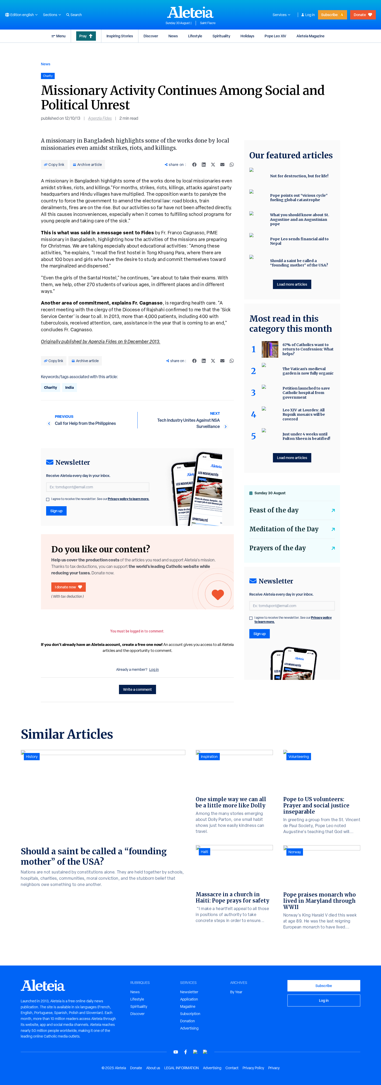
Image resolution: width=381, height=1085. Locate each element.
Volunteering (298, 756)
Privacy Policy (253, 1068)
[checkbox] (47, 499)
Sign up (56, 510)
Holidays (247, 35)
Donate (360, 14)
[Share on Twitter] (213, 165)
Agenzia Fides (100, 118)
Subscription (190, 1013)
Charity (50, 387)
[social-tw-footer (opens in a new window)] (195, 1052)
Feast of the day (274, 510)
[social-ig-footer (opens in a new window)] (205, 1052)
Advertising (189, 1028)
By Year (236, 992)
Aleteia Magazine (310, 35)
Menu (61, 35)
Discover (151, 35)
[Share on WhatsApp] (232, 165)
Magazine (187, 1006)
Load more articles (292, 284)
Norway (294, 852)
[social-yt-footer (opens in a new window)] (175, 1052)
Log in (310, 14)
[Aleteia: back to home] (190, 12)
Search (76, 14)
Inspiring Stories (120, 35)
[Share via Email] (222, 165)
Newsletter (189, 992)
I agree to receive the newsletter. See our (100, 499)
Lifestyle (195, 35)
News (173, 35)
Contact (231, 1068)
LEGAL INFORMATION (181, 1068)
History (32, 756)
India (69, 387)
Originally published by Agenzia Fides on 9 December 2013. (100, 341)
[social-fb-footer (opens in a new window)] (185, 1052)
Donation (187, 1021)
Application (189, 999)
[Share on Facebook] (194, 165)
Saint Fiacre (208, 23)
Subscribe (329, 14)
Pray (83, 35)
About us (153, 1068)
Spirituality (221, 35)
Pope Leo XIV (275, 35)
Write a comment (137, 689)
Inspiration (209, 756)
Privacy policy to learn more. (128, 499)
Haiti (204, 851)
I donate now (65, 586)
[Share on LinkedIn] (204, 165)
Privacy (274, 1068)
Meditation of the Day (284, 529)
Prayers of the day (277, 548)
